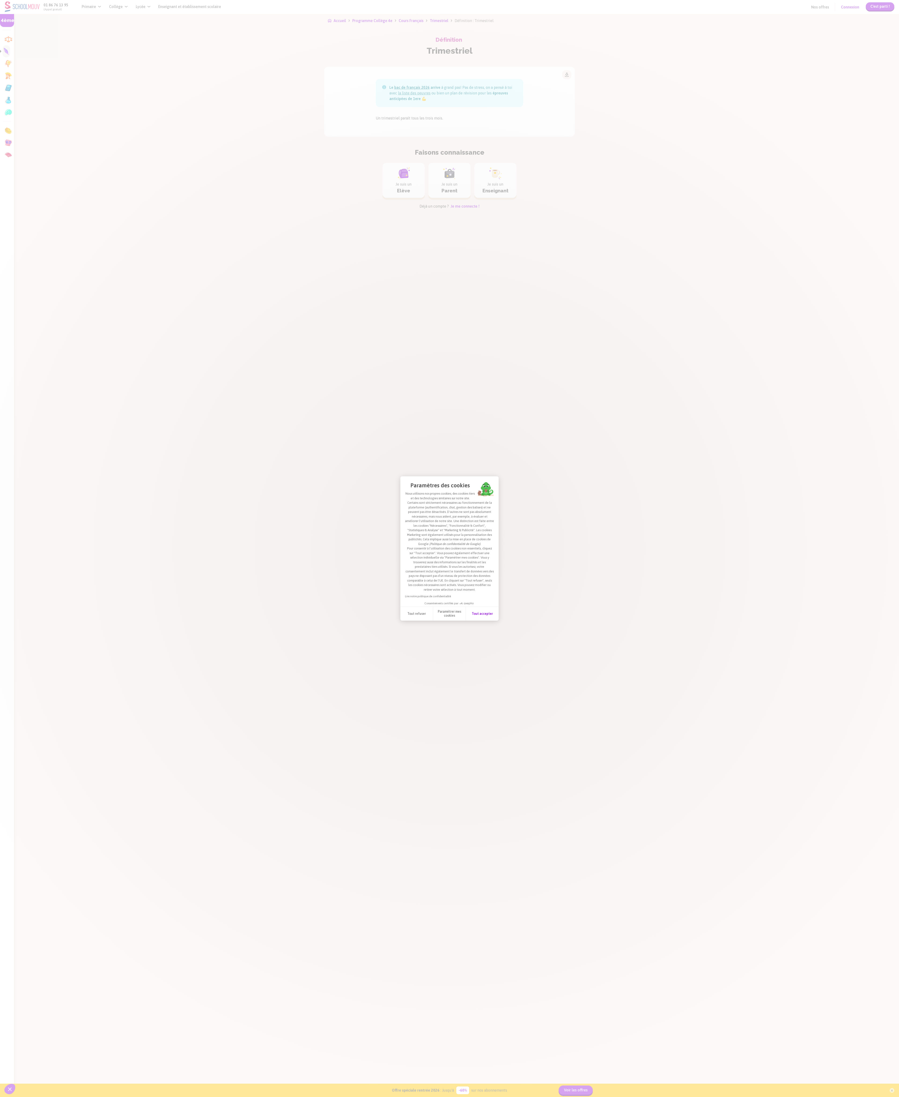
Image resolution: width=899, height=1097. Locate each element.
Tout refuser (416, 614)
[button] (9, 1089)
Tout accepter (482, 614)
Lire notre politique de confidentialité (428, 596)
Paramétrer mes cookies (449, 614)
